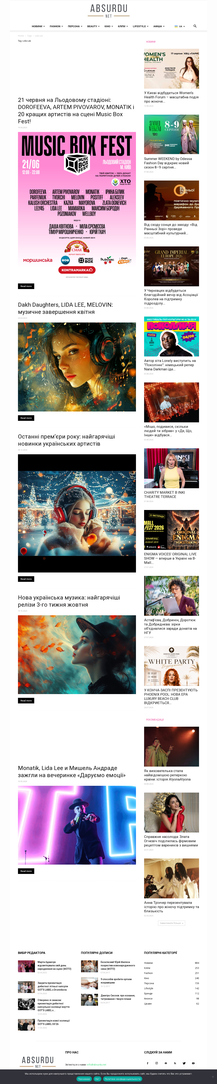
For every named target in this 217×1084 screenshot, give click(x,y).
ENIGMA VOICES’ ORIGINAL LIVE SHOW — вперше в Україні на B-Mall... (170, 558)
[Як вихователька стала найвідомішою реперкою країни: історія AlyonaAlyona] (171, 747)
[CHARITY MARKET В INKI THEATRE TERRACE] (171, 468)
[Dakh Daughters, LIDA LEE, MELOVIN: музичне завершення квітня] (77, 366)
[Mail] (165, 1063)
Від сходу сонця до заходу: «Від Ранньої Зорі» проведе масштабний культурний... (170, 229)
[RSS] (175, 1063)
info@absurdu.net (96, 1064)
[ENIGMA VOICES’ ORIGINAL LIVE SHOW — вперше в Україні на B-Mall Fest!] (171, 530)
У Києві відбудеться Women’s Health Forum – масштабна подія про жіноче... (171, 97)
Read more (26, 286)
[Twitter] (184, 1063)
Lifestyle (139, 26)
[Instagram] (156, 1063)
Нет (97, 1079)
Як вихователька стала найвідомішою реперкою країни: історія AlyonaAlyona (167, 775)
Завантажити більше (170, 923)
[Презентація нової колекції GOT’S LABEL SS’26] (26, 1025)
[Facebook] (147, 1063)
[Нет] (212, 1076)
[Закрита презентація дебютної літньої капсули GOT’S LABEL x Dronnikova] (26, 987)
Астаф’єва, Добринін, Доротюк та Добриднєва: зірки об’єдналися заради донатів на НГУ (170, 626)
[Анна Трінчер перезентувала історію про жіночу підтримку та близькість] (171, 878)
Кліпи (121, 26)
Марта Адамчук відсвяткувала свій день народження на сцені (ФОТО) (54, 965)
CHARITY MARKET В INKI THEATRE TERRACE (164, 494)
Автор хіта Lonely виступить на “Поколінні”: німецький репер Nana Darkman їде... (170, 365)
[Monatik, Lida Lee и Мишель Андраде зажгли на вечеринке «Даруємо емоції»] (77, 825)
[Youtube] (193, 1063)
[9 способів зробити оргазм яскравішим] (89, 983)
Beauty (92, 26)
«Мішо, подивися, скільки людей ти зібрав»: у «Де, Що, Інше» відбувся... (168, 431)
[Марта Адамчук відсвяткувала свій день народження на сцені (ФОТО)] (26, 966)
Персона (74, 26)
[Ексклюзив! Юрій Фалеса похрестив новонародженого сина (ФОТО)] (89, 966)
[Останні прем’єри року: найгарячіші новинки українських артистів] (77, 513)
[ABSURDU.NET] (108, 11)
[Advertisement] (77, 71)
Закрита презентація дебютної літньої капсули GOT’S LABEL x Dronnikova (53, 986)
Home (21, 35)
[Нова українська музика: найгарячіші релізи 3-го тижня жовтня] (77, 654)
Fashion (55, 26)
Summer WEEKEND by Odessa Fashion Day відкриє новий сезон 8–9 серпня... (168, 163)
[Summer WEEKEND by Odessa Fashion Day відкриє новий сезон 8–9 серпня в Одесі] (171, 135)
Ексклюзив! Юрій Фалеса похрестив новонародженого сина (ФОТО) (118, 965)
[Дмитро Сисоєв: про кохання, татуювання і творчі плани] (89, 1000)
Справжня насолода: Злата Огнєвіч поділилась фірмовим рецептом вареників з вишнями (171, 841)
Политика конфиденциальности (123, 1079)
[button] (195, 26)
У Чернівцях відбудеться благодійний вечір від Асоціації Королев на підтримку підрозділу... (171, 297)
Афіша (157, 26)
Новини (37, 26)
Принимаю (84, 1079)
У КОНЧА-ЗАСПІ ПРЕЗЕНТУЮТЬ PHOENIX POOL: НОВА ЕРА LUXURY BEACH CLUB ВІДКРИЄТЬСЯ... (171, 696)
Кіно (107, 26)
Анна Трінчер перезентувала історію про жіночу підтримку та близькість (171, 907)
